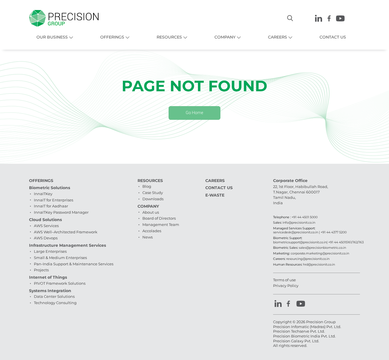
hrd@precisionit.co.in (319, 264)
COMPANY (225, 37)
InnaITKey (43, 193)
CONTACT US (333, 37)
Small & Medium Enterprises (60, 257)
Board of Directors (159, 218)
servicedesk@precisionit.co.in (295, 232)
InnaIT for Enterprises (53, 200)
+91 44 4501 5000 (305, 217)
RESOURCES (169, 37)
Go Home (194, 112)
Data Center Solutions (54, 296)
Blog (146, 186)
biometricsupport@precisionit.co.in (300, 242)
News (147, 237)
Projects (41, 270)
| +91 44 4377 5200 (332, 232)
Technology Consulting (55, 302)
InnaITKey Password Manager (61, 212)
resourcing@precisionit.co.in (307, 259)
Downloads (152, 199)
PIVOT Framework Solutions (59, 283)
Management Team (160, 224)
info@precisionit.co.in (298, 223)
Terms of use (284, 280)
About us (150, 212)
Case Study (152, 192)
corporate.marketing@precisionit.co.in (320, 253)
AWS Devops (46, 238)
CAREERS (277, 37)
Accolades (151, 230)
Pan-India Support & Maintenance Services (73, 264)
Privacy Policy (285, 285)
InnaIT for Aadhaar (51, 206)
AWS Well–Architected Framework (65, 232)
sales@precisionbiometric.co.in (322, 248)
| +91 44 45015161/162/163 (345, 242)
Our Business (52, 37)
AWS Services (46, 225)
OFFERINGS (112, 37)
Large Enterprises (50, 251)
